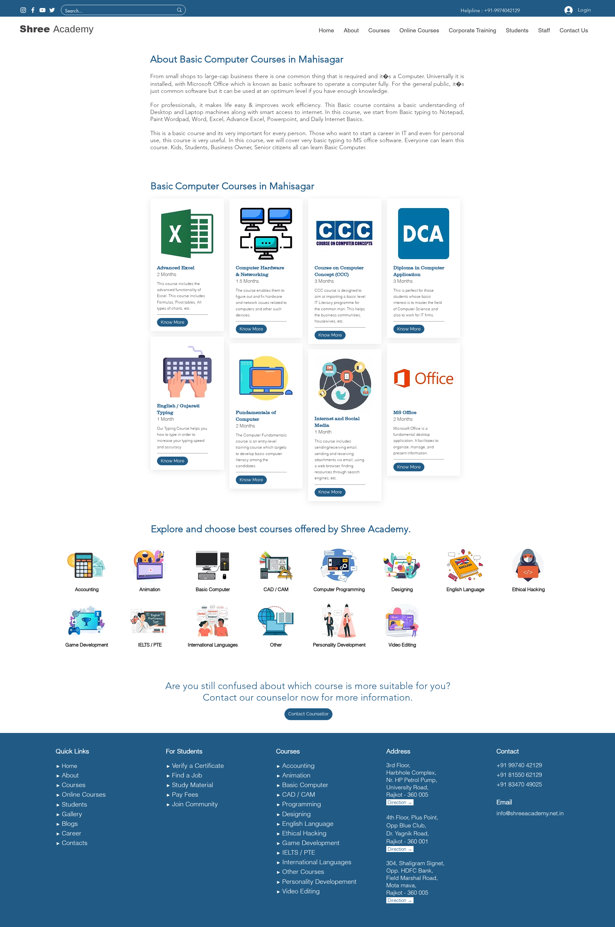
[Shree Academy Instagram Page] (23, 10)
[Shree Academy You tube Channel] (42, 10)
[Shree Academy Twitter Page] (52, 10)
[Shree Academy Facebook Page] (33, 10)
